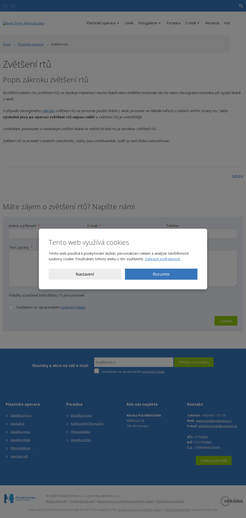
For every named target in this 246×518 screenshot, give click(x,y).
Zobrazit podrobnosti (162, 258)
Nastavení (85, 274)
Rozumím (161, 274)
